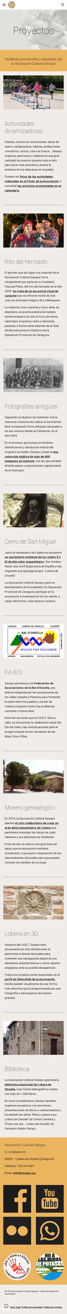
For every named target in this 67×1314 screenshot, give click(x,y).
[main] (33, 30)
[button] (4, 4)
